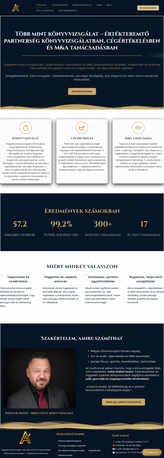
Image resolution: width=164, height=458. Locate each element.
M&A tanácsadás (138, 138)
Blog (109, 5)
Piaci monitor (45, 10)
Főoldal (42, 5)
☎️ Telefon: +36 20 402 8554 (126, 445)
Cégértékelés (60, 5)
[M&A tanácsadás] (138, 128)
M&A (99, 5)
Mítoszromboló (67, 10)
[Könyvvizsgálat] (26, 128)
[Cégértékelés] (82, 128)
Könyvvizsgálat (82, 5)
